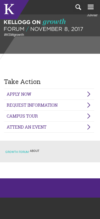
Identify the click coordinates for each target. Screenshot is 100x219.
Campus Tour (22, 116)
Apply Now (19, 94)
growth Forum (17, 152)
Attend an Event (26, 127)
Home (14, 9)
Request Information (32, 105)
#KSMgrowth (14, 34)
